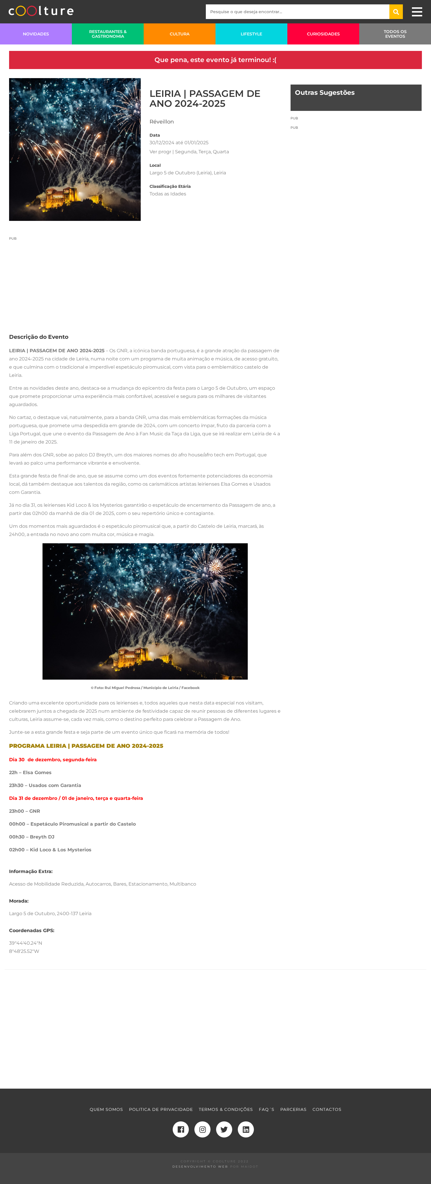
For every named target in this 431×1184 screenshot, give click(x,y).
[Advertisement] (145, 282)
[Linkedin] (246, 1129)
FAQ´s (266, 1109)
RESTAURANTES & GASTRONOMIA (108, 34)
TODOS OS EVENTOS (395, 34)
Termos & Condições (226, 1109)
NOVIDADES (36, 34)
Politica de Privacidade (161, 1109)
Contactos (327, 1109)
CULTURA (179, 34)
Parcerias (293, 1109)
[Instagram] (202, 1129)
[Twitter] (224, 1129)
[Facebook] (181, 1129)
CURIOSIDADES (323, 34)
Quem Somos (106, 1109)
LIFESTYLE (251, 34)
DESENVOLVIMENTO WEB (200, 1166)
